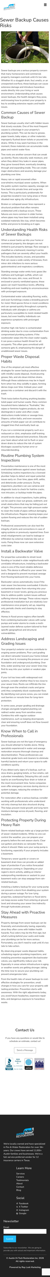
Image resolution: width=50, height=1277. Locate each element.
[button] (45, 4)
